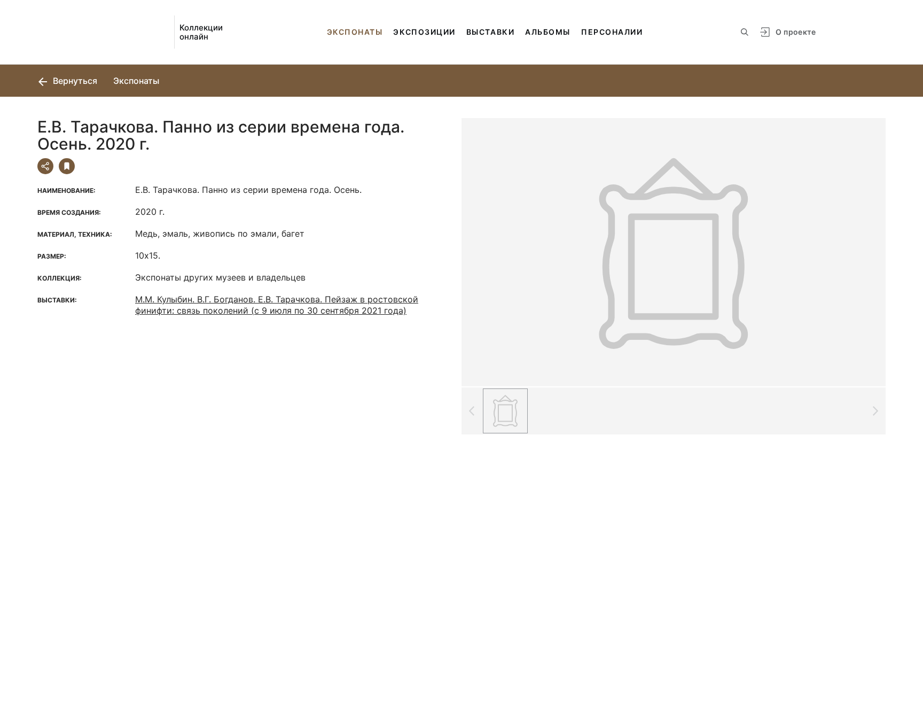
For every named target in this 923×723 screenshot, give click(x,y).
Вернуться (74, 80)
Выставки (490, 31)
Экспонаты (355, 31)
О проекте (796, 31)
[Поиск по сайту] (745, 32)
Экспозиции (424, 31)
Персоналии (612, 31)
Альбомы (547, 31)
